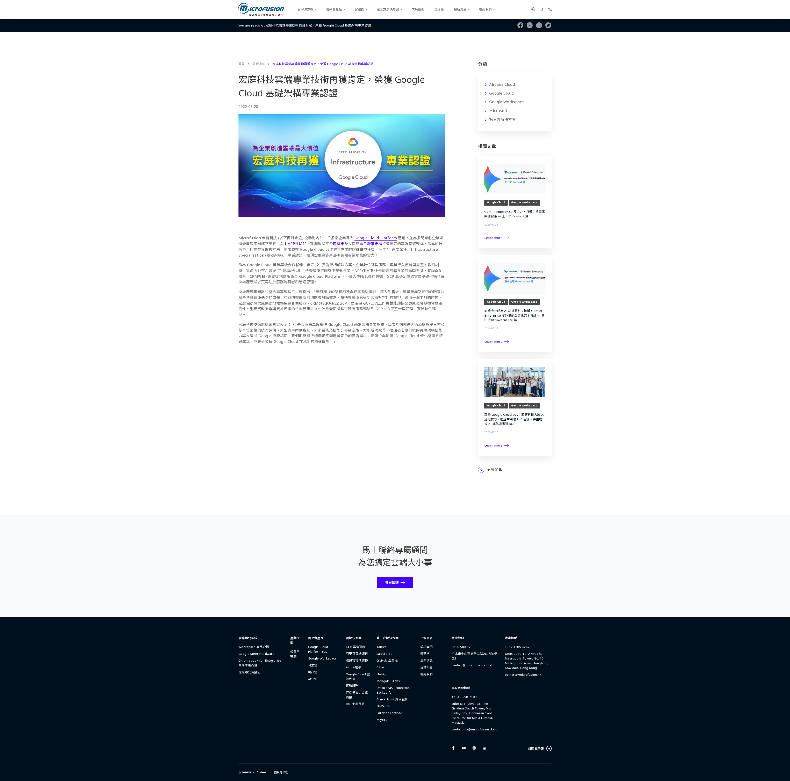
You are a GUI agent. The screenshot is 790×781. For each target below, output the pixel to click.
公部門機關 (295, 653)
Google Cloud (501, 93)
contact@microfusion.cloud (472, 665)
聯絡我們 (485, 9)
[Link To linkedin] (484, 748)
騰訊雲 (312, 672)
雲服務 (359, 9)
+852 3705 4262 (517, 647)
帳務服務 (352, 686)
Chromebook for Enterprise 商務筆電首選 (259, 662)
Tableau (382, 647)
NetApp (382, 674)
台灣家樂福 (372, 243)
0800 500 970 (462, 647)
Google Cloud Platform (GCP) (319, 649)
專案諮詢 (391, 582)
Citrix (380, 667)
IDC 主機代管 (355, 704)
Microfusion (257, 772)
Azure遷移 (353, 667)
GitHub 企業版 (387, 660)
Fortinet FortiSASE (390, 713)
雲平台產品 (334, 9)
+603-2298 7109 (464, 697)
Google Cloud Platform (375, 237)
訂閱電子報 (536, 748)
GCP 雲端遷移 (355, 647)
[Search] (541, 9)
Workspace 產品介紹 (253, 647)
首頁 (241, 64)
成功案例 (418, 9)
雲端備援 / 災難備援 (357, 694)
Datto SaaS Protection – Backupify (394, 690)
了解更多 (426, 638)
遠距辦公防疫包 (249, 672)
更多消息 (494, 469)
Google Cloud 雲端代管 (358, 676)
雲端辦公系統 (247, 638)
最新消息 (460, 9)
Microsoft (498, 110)
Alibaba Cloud (502, 84)
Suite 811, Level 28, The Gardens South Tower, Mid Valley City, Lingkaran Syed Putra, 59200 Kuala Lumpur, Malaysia (472, 712)
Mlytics (381, 719)
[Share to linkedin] (539, 25)
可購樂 (338, 243)
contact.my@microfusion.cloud (474, 729)
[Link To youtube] (464, 748)
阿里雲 (312, 665)
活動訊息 (426, 667)
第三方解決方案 (388, 9)
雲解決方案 (305, 9)
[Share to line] (529, 25)
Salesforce (384, 653)
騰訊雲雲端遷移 (357, 660)
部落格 (439, 9)
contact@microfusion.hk (523, 674)
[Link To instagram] (474, 748)
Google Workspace (506, 101)
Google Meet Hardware (256, 653)
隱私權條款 (281, 772)
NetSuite (383, 706)
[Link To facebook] (453, 748)
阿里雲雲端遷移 (357, 653)
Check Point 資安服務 (392, 699)
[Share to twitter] (548, 25)
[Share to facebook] (520, 25)
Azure (312, 679)
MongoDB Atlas (388, 681)
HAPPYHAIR (296, 243)
